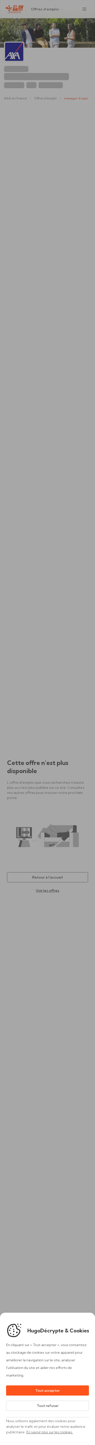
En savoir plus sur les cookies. (49, 1432)
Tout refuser (48, 1405)
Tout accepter (47, 1390)
